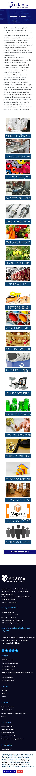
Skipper (3, 716)
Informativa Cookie (7, 669)
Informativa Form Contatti (9, 663)
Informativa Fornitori (7, 680)
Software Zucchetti (7, 707)
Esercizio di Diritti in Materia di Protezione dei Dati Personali (17, 673)
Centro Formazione (7, 732)
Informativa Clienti (7, 677)
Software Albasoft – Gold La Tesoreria (13, 713)
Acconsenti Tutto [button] (9, 772)
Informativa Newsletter (8, 666)
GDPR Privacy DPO (7, 660)
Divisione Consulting (7, 729)
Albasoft (4, 693)
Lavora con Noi (6, 749)
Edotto (3, 696)
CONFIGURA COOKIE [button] (14, 764)
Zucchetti (4, 690)
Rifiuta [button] (20, 772)
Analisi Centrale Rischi (8, 736)
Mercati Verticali (6, 710)
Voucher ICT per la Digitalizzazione (12, 739)
